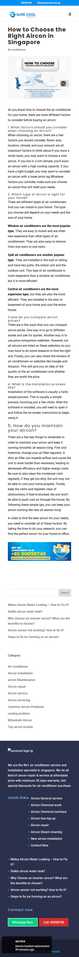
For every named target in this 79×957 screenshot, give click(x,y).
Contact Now (39, 845)
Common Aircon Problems (26, 707)
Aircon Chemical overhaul (48, 812)
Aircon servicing (19, 700)
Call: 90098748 (54, 922)
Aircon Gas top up (43, 818)
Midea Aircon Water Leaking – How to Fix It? (38, 605)
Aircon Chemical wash (46, 805)
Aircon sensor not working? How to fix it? (36, 630)
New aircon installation (46, 838)
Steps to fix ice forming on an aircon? (33, 637)
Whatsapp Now (22, 922)
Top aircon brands (20, 727)
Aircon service (18, 693)
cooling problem (19, 713)
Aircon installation (20, 673)
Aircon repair (17, 686)
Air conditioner (17, 49)
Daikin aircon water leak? (25, 611)
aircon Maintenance (21, 680)
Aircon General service (46, 798)
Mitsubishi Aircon (20, 720)
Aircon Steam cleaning (46, 832)
